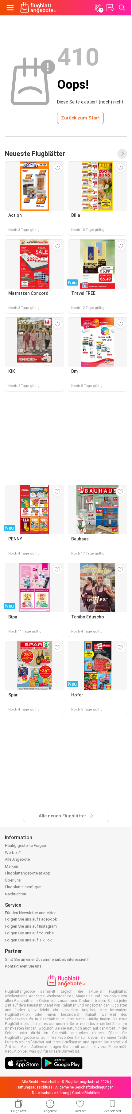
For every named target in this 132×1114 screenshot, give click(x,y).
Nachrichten (15, 894)
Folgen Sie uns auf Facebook (31, 919)
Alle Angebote (17, 859)
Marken (11, 866)
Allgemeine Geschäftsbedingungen (84, 1087)
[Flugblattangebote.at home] (38, 8)
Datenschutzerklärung (50, 1093)
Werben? (13, 852)
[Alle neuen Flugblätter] (122, 154)
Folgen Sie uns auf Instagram (31, 926)
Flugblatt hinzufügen (23, 887)
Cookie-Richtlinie (86, 1093)
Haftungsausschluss (34, 1087)
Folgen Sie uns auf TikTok (28, 940)
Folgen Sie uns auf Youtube (29, 933)
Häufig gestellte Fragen (25, 845)
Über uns (13, 880)
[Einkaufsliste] (110, 8)
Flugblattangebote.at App (27, 873)
